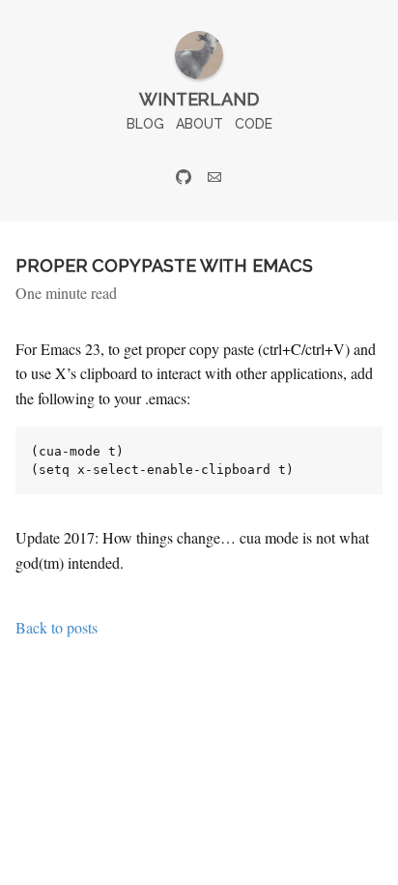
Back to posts (56, 627)
